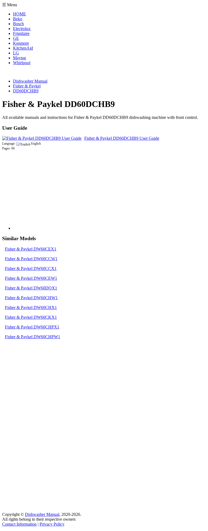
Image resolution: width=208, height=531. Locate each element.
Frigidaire (21, 33)
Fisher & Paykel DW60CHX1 (31, 307)
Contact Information (19, 524)
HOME (19, 14)
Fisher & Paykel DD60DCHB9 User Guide (121, 138)
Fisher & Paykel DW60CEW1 (31, 278)
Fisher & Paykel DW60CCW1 (31, 258)
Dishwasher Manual (42, 514)
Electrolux (22, 28)
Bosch (18, 23)
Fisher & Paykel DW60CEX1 (30, 249)
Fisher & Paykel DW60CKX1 (31, 317)
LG (16, 53)
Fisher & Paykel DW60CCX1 (31, 268)
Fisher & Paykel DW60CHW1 (31, 297)
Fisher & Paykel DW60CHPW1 (32, 336)
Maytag (19, 58)
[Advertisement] (53, 196)
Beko (17, 19)
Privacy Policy (52, 524)
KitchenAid (23, 48)
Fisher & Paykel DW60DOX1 (31, 288)
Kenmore (21, 43)
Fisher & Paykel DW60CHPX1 (32, 327)
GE (16, 38)
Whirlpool (21, 62)
